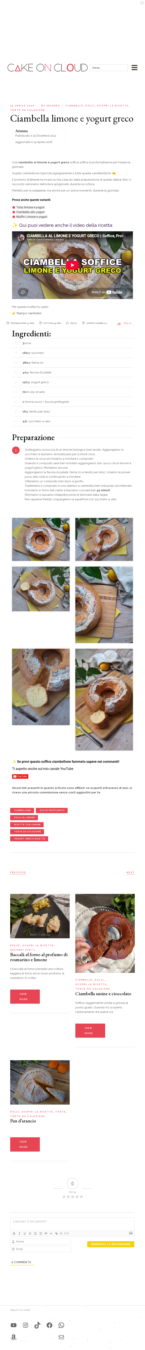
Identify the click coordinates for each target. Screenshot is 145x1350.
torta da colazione (27, 831)
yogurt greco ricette (29, 839)
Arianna (50, 105)
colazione (39, 190)
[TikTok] (37, 1325)
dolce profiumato (52, 810)
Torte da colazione (27, 110)
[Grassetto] (14, 1233)
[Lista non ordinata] (40, 1233)
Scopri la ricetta (112, 105)
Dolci (90, 105)
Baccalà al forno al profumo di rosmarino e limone (39, 957)
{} (61, 1233)
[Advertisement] (72, 28)
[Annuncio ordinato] (35, 1233)
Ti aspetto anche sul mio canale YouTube (42, 769)
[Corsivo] (19, 1233)
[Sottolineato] (24, 1233)
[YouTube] (13, 1325)
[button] (142, 3)
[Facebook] (49, 1325)
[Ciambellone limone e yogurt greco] (41, 539)
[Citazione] (46, 1233)
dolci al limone (24, 817)
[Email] (61, 1337)
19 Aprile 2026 (22, 105)
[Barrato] (30, 1233)
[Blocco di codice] (51, 1233)
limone (35, 179)
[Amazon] (13, 1337)
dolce (117, 179)
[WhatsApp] (61, 1325)
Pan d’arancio (23, 1121)
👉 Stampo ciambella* (27, 313)
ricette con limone (27, 824)
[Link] (56, 1233)
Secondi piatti (23, 950)
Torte (60, 1112)
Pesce (15, 945)
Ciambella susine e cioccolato (103, 994)
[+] (67, 1233)
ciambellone (22, 810)
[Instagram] (25, 1325)
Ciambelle (74, 105)
